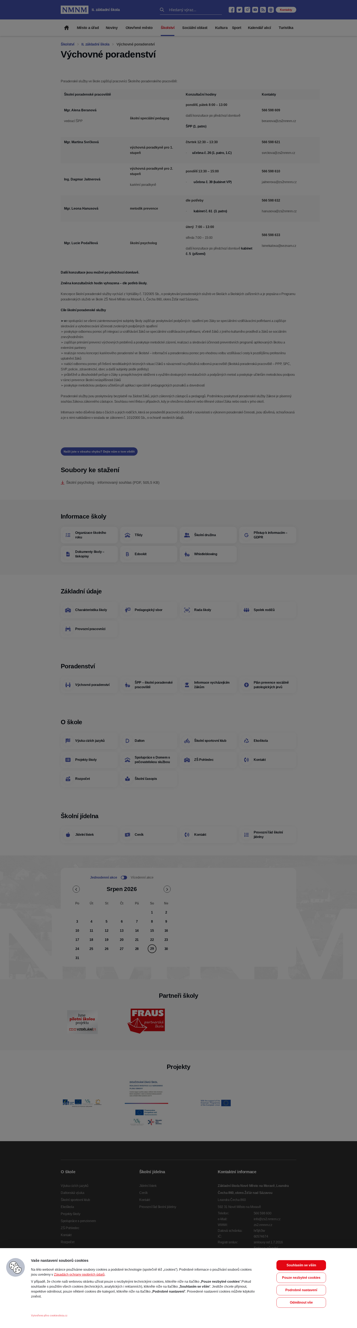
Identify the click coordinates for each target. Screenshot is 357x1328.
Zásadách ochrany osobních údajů (79, 1274)
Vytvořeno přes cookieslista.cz (49, 1315)
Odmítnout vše (301, 1302)
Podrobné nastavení (301, 1290)
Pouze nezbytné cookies (301, 1277)
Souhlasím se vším (301, 1265)
